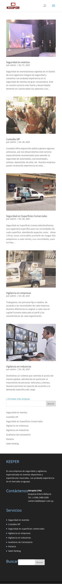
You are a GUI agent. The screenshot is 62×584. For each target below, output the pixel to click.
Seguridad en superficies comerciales (26, 528)
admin (13, 65)
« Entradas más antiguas (18, 399)
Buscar (51, 403)
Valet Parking (12, 443)
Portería (10, 439)
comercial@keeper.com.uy (40, 501)
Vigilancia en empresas (18, 293)
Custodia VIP (13, 139)
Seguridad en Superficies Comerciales (26, 216)
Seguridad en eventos (18, 62)
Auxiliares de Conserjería (18, 434)
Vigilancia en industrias (18, 366)
